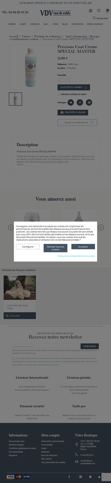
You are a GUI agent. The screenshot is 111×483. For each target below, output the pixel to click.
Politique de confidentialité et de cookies (76, 256)
